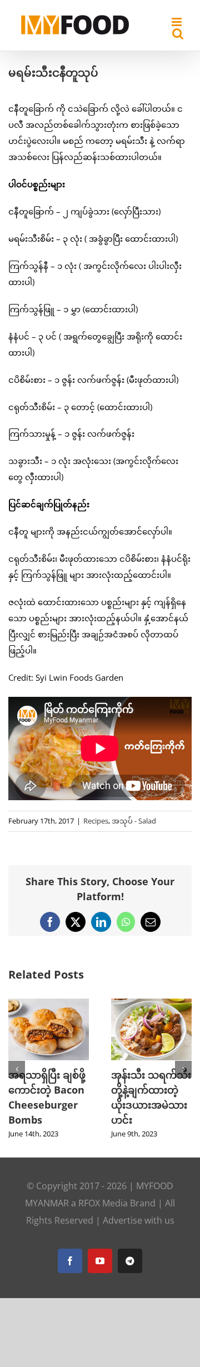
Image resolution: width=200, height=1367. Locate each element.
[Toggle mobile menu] (177, 22)
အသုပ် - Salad (134, 821)
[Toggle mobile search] (177, 33)
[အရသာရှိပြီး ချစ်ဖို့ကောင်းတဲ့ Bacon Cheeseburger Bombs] (48, 1004)
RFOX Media (103, 1203)
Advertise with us (138, 1220)
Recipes (95, 821)
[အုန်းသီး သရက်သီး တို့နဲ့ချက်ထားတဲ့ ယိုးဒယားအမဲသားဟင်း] (151, 1004)
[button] (16, 1069)
